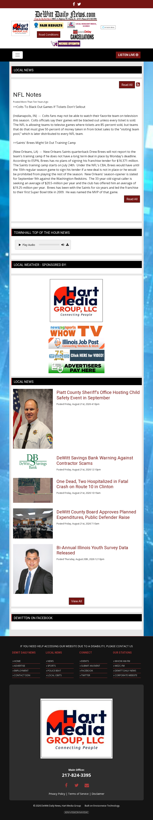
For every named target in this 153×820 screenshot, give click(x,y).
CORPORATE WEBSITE (126, 675)
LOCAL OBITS (55, 675)
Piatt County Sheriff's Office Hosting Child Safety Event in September (98, 395)
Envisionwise (100, 805)
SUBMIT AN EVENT (90, 665)
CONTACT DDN (22, 675)
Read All (126, 85)
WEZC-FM (120, 665)
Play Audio (28, 245)
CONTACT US (124, 646)
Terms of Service (78, 793)
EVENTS (85, 661)
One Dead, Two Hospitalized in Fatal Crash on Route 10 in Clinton (92, 484)
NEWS (51, 661)
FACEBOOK (87, 670)
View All (76, 601)
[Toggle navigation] (17, 55)
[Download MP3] (67, 244)
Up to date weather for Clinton (140, 28)
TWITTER (85, 675)
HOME (17, 661)
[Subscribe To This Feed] (138, 84)
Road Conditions (49, 34)
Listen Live (127, 55)
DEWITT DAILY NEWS (125, 670)
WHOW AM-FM (122, 661)
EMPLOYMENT (21, 670)
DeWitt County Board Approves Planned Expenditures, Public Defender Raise (96, 514)
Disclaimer (98, 793)
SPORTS (52, 665)
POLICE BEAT (54, 670)
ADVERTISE (19, 665)
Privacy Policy (57, 793)
